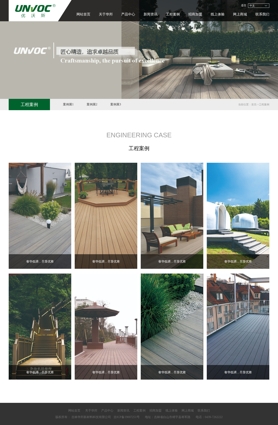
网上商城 (240, 14)
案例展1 (68, 104)
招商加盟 (195, 14)
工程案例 (173, 14)
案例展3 (115, 104)
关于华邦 (106, 14)
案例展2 (92, 104)
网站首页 (83, 14)
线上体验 (218, 14)
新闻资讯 (150, 14)
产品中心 (128, 14)
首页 (253, 104)
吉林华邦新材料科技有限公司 (91, 417)
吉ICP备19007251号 (127, 417)
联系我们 (262, 14)
